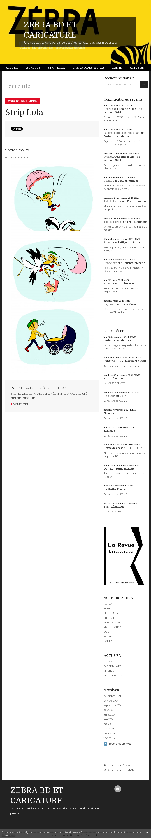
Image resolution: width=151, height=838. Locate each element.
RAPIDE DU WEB (112, 666)
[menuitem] (14, 67)
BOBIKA (108, 641)
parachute (28, 398)
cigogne (75, 393)
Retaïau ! (109, 430)
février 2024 (110, 738)
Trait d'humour (128, 180)
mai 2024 (108, 724)
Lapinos (109, 304)
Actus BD (137, 67)
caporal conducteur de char (121, 132)
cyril (107, 156)
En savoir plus (8, 835)
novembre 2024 (112, 695)
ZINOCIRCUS (111, 613)
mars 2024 (109, 733)
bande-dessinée (45, 393)
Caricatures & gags (89, 67)
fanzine (22, 393)
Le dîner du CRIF (115, 395)
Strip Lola (56, 67)
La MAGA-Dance (115, 489)
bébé (84, 393)
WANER (108, 636)
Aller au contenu (12, 3)
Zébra (107, 108)
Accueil (12, 67)
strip (59, 393)
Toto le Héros (112, 201)
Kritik (117, 67)
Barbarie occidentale (117, 136)
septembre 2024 (113, 705)
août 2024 (109, 709)
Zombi (108, 180)
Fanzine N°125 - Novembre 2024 (125, 360)
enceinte (16, 398)
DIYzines (108, 661)
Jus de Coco (126, 283)
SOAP (107, 631)
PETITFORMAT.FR (113, 675)
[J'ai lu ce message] (147, 832)
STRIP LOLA (60, 387)
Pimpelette (110, 263)
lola (66, 393)
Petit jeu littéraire (129, 242)
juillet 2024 (109, 714)
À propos (33, 67)
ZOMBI (107, 608)
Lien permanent (24, 387)
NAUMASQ (109, 603)
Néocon (109, 413)
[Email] (117, 788)
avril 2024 (109, 728)
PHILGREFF (109, 617)
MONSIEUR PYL (112, 622)
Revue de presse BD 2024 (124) (123, 447)
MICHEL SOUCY (112, 627)
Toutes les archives (120, 743)
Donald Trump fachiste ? (120, 468)
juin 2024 (108, 719)
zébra (31, 393)
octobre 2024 (111, 700)
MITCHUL (109, 670)
